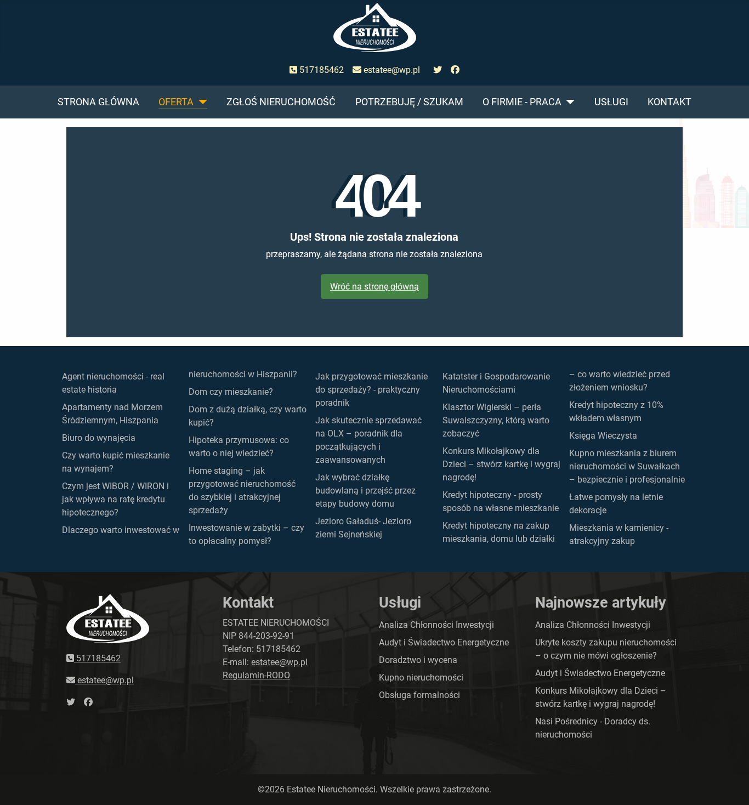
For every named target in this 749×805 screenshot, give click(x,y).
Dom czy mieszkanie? (231, 392)
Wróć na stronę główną (374, 286)
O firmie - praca (522, 102)
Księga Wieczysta (603, 435)
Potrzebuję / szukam (409, 102)
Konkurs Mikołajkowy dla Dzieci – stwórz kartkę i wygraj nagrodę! (501, 464)
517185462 (320, 70)
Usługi (611, 102)
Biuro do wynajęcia (98, 438)
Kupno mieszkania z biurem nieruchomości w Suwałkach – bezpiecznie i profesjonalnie (627, 466)
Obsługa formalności (419, 695)
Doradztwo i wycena (418, 660)
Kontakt (669, 102)
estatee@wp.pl (390, 70)
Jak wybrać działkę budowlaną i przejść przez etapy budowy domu (365, 490)
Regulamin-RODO (256, 675)
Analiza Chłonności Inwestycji (436, 625)
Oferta (176, 102)
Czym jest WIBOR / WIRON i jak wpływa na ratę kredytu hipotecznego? (115, 499)
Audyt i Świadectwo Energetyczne (444, 642)
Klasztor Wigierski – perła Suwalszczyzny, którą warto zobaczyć (495, 420)
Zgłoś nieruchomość (281, 102)
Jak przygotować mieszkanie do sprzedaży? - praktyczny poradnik (371, 389)
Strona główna (98, 102)
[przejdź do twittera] (437, 70)
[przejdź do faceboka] (455, 70)
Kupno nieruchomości (421, 677)
